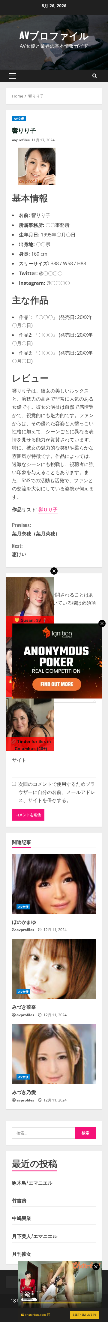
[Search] (94, 76)
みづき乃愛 (24, 1091)
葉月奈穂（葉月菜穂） (36, 529)
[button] (12, 76)
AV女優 (19, 118)
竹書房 (19, 1200)
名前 (20, 712)
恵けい (19, 549)
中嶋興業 (21, 1217)
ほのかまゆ (24, 921)
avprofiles (21, 140)
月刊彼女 (21, 1253)
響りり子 (48, 509)
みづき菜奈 (24, 1006)
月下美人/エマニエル (34, 1235)
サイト (19, 760)
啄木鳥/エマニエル (32, 1182)
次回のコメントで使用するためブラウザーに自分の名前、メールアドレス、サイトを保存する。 (56, 792)
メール (22, 736)
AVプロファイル (54, 35)
